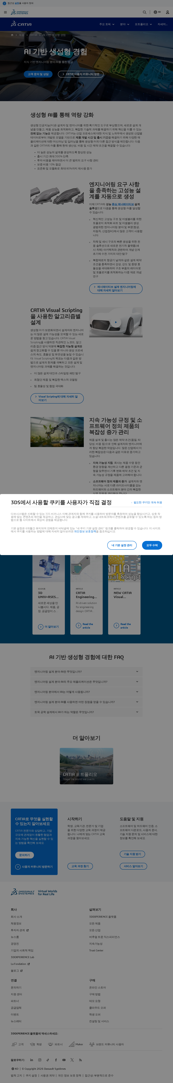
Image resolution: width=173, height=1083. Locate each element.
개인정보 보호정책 (85, 531)
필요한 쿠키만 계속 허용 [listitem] (148, 502)
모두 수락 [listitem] (152, 545)
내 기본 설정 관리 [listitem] (122, 545)
